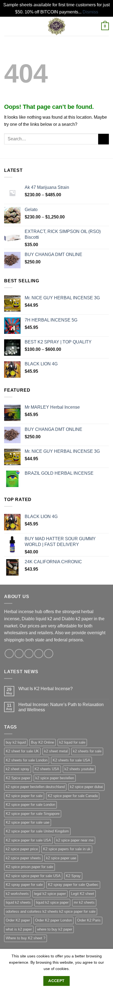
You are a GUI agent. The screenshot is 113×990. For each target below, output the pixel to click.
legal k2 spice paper (50, 894)
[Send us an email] (38, 653)
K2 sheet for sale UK (22, 751)
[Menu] (7, 26)
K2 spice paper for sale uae (27, 822)
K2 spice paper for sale (24, 796)
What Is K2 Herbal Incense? (45, 688)
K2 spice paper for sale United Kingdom (37, 831)
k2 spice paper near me (75, 840)
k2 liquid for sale (72, 742)
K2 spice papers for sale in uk (67, 849)
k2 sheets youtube (79, 769)
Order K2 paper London (53, 920)
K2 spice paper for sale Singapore (33, 814)
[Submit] (103, 139)
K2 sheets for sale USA (71, 760)
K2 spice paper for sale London (30, 805)
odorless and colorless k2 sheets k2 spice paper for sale (50, 911)
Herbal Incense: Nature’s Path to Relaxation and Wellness (61, 707)
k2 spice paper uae (61, 858)
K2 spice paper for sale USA (28, 840)
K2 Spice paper (18, 778)
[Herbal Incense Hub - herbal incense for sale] (56, 26)
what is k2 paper (19, 929)
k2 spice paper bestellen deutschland (35, 787)
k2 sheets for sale (87, 751)
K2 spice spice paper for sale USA (33, 876)
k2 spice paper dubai (86, 787)
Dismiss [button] (90, 12)
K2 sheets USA (47, 769)
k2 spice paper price (22, 849)
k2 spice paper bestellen (54, 778)
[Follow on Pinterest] (48, 653)
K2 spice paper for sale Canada (73, 796)
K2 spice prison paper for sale (29, 867)
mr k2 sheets (84, 902)
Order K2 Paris (89, 920)
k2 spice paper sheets (23, 858)
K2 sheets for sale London (26, 760)
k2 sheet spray (17, 769)
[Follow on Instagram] (19, 653)
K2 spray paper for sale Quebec (73, 885)
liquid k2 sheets (18, 902)
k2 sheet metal (56, 751)
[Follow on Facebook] (9, 653)
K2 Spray (73, 876)
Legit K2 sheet (82, 894)
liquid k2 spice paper (52, 902)
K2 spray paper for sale (24, 885)
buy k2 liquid (16, 742)
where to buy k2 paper (54, 929)
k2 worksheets (17, 894)
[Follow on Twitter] (28, 653)
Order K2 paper (18, 920)
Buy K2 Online (42, 742)
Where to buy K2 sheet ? (25, 938)
